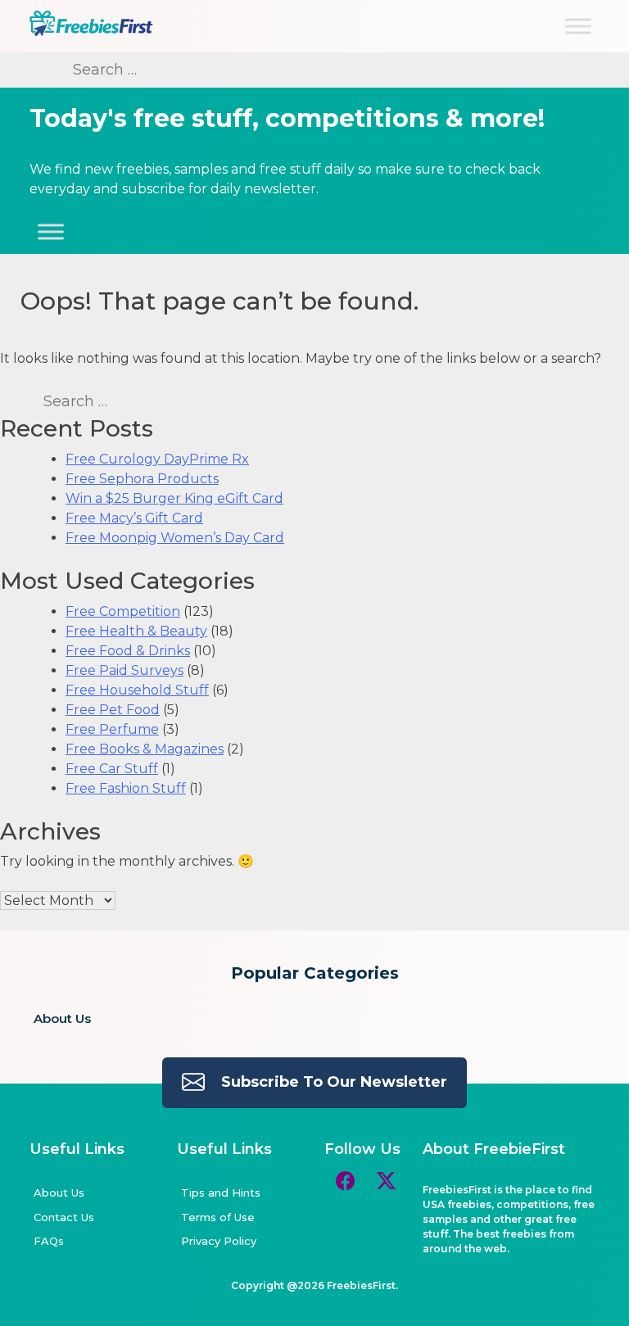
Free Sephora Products (142, 479)
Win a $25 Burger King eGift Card (174, 498)
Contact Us (64, 1217)
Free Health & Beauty (136, 631)
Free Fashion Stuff (126, 788)
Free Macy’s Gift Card (134, 518)
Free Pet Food (113, 709)
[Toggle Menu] (578, 26)
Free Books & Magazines (145, 749)
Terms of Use (218, 1217)
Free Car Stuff (112, 768)
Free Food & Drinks (128, 650)
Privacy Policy (218, 1240)
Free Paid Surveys (124, 670)
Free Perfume (112, 729)
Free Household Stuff (137, 690)
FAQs (49, 1240)
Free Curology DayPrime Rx (157, 459)
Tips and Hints (220, 1192)
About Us (62, 1018)
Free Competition (123, 611)
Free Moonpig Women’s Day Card (175, 537)
